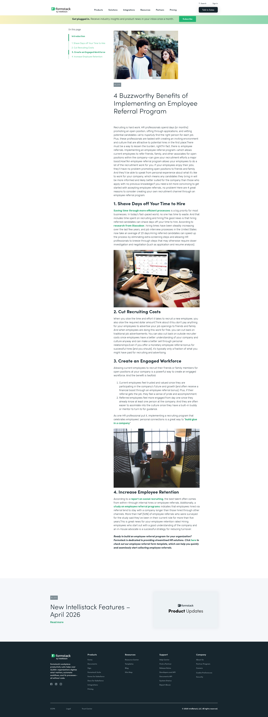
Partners (160, 9)
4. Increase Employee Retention (87, 56)
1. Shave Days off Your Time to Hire (88, 43)
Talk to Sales (208, 9)
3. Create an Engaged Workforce (88, 52)
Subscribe (187, 18)
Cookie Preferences (204, 672)
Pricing (173, 9)
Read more (57, 622)
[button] (98, 10)
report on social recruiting (147, 499)
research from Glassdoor (129, 225)
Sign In (215, 3)
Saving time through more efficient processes (142, 210)
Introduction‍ (78, 36)
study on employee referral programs (137, 506)
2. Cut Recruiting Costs (83, 47)
